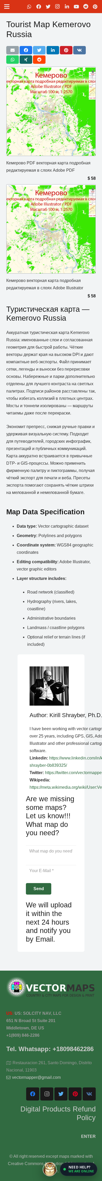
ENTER (88, 1136)
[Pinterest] (95, 6)
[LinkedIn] (67, 6)
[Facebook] (38, 6)
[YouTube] (76, 6)
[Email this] (12, 50)
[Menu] (7, 6)
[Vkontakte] (89, 1094)
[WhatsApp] (29, 6)
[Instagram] (57, 6)
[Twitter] (48, 6)
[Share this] (26, 50)
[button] (78, 1169)
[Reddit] (85, 6)
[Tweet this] (39, 50)
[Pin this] (66, 50)
